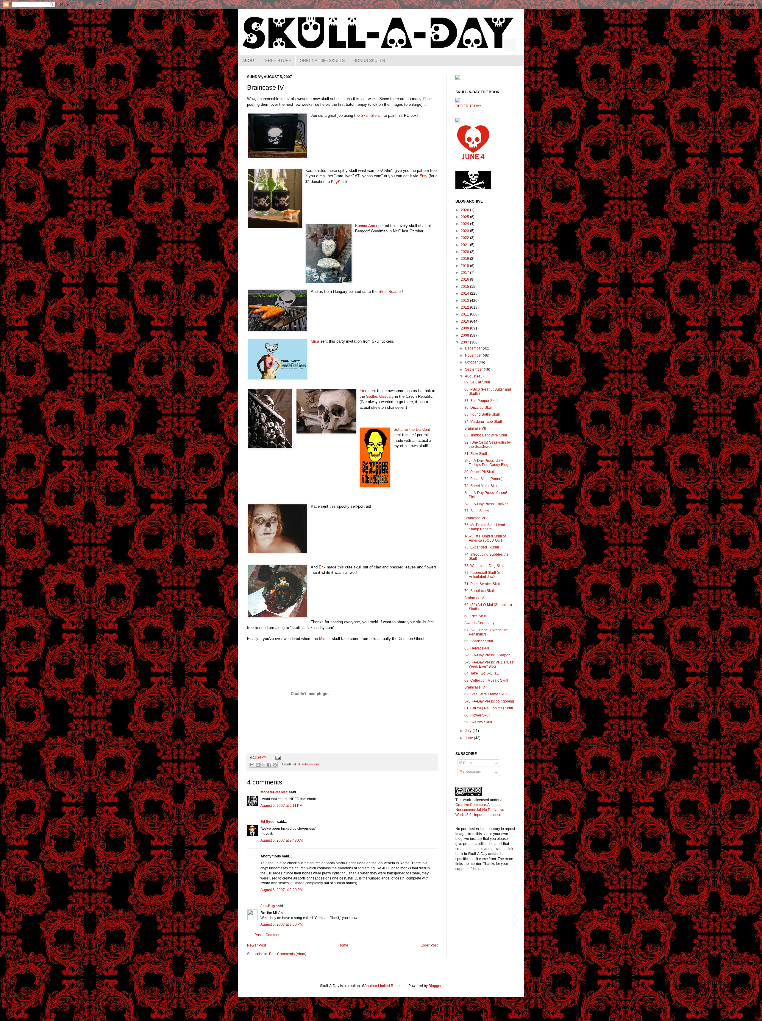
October (472, 362)
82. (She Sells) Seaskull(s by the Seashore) (487, 444)
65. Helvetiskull (476, 648)
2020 (465, 252)
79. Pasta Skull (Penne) (483, 479)
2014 (465, 293)
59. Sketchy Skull (478, 722)
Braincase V (474, 598)
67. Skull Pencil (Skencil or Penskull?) (486, 632)
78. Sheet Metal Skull (481, 486)
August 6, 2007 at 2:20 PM (281, 890)
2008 (465, 335)
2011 (465, 314)
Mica (315, 341)
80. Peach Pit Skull (479, 472)
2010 (465, 321)
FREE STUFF (278, 60)
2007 (465, 342)
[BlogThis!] (258, 765)
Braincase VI (474, 518)
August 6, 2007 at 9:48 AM (281, 840)
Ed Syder (268, 822)
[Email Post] (277, 757)
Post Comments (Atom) (287, 954)
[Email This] (252, 765)
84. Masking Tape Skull (483, 421)
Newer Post (256, 945)
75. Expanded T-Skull (481, 547)
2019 (465, 259)
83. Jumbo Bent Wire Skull (485, 435)
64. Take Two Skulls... (481, 673)
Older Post (429, 945)
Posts (467, 763)
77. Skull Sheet (476, 511)
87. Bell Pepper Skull (481, 401)
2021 (465, 245)
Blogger (435, 986)
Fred (363, 390)
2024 (465, 224)
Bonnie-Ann (365, 225)
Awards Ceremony (479, 623)
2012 (465, 307)
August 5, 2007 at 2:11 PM (281, 806)
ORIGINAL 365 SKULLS (322, 60)
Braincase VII (475, 428)
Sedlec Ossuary (380, 396)
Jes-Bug (267, 906)
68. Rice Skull (475, 616)
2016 (465, 279)
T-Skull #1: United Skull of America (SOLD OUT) (485, 538)
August (471, 376)
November (474, 355)
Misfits (325, 638)
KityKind (338, 181)
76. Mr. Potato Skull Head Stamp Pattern (484, 527)
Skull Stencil (371, 115)
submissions (311, 764)
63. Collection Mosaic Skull (486, 680)
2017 (465, 273)
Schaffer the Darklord (412, 429)
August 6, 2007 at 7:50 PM (281, 924)
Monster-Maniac (274, 792)
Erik (322, 567)
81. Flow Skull (475, 454)
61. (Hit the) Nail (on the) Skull (488, 708)
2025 (465, 217)
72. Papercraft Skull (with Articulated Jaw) (484, 575)
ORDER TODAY (468, 106)
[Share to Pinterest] (275, 765)
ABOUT (249, 60)
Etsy (423, 176)
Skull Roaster (390, 291)
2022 (465, 238)
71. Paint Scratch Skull (482, 584)
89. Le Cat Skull (477, 382)
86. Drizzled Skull (478, 407)
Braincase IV (474, 687)
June (469, 738)
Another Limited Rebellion (385, 986)
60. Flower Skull (477, 715)
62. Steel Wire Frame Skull (485, 694)
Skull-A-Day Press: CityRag (486, 504)
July (468, 731)
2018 (465, 266)
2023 (465, 231)
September (474, 369)
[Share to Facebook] (269, 765)
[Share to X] (263, 765)
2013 (465, 301)
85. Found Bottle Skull (482, 414)
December (474, 348)
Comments (471, 772)
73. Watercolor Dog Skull (484, 566)
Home (343, 945)
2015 (465, 287)
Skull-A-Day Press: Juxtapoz (487, 655)
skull (296, 764)
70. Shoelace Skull (479, 591)
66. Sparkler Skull (478, 641)
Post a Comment (267, 935)
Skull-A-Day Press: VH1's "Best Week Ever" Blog (489, 664)
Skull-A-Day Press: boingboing (489, 701)
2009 (465, 328)
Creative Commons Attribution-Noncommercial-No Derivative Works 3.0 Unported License (480, 810)
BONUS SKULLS (369, 60)
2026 (465, 210)
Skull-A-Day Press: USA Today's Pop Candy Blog (486, 463)
